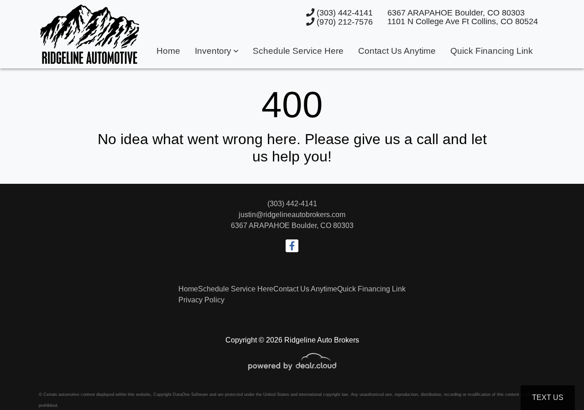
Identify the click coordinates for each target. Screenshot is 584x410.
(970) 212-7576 (343, 21)
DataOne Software (190, 394)
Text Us (547, 397)
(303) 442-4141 (343, 12)
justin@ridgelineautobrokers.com (292, 214)
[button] (216, 51)
